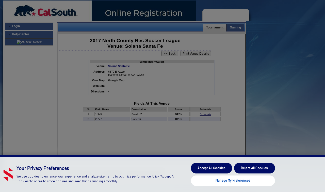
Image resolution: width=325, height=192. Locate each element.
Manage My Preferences (233, 180)
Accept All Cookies (211, 168)
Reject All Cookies (254, 168)
